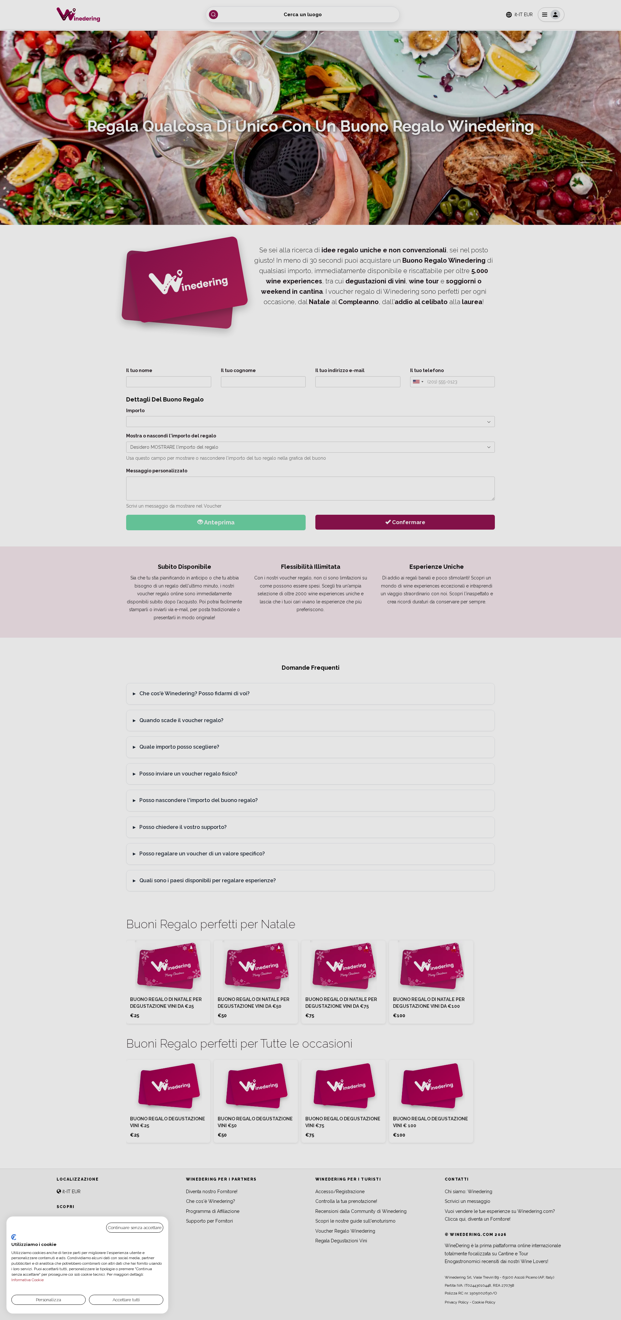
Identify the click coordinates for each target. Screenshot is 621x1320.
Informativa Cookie (27, 1280)
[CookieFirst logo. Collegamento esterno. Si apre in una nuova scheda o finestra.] (13, 1237)
